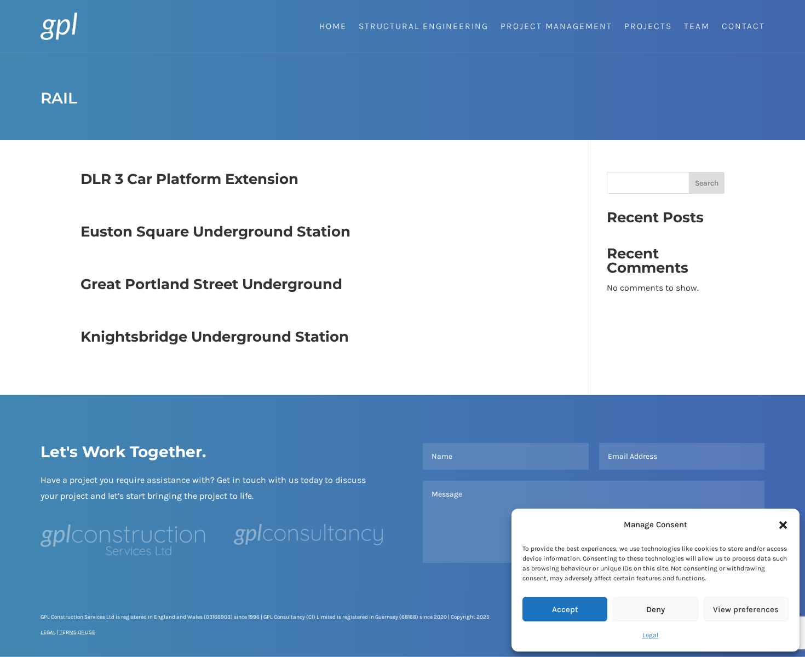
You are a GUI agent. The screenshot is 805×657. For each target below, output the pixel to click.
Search (706, 183)
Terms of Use (77, 632)
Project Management (556, 26)
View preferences (746, 609)
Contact (743, 26)
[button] (783, 525)
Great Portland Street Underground (211, 284)
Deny (655, 609)
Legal (650, 635)
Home (333, 26)
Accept (565, 609)
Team (697, 26)
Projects (648, 26)
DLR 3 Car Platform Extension (189, 179)
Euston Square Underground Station (215, 231)
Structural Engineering (423, 26)
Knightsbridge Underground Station (215, 336)
